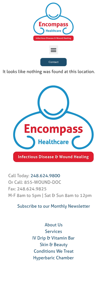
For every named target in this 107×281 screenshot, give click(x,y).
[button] (53, 49)
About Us (54, 224)
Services (53, 231)
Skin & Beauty (53, 244)
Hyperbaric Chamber (53, 257)
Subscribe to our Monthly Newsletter (53, 206)
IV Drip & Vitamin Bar (53, 238)
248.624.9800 (45, 175)
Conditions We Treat (54, 251)
